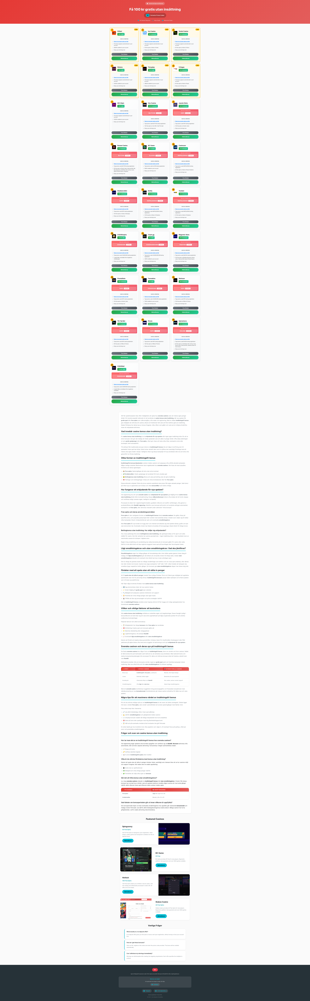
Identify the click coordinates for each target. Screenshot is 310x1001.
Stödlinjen (155, 984)
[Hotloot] (174, 885)
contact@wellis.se (162, 990)
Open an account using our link (121, 41)
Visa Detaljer (124, 54)
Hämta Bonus (124, 58)
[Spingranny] (174, 834)
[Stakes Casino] (136, 909)
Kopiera (159, 113)
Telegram (147, 990)
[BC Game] (136, 859)
